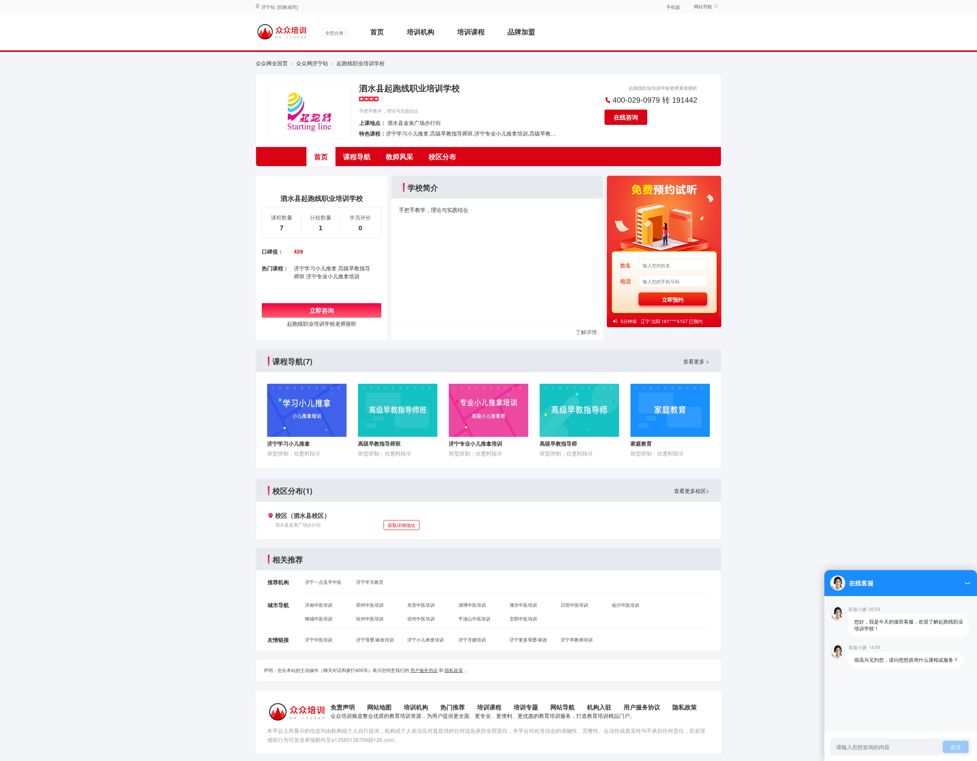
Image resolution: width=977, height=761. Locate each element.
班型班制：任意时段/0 (293, 453)
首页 (377, 32)
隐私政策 (454, 670)
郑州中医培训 (370, 604)
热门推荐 (452, 707)
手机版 (673, 6)
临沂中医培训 (625, 604)
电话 (625, 281)
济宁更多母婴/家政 (528, 639)
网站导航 (562, 707)
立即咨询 (322, 310)
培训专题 (526, 707)
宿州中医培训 (421, 618)
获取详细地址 (401, 525)
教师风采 (399, 157)
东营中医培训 (421, 604)
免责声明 (343, 707)
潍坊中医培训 (523, 604)
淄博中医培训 (472, 604)
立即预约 (673, 299)
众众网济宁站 (312, 63)
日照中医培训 (574, 604)
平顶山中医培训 (474, 618)
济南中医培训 (318, 604)
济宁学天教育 (370, 581)
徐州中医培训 (370, 618)
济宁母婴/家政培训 (375, 639)
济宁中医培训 (318, 639)
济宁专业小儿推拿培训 (333, 276)
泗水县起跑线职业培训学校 (409, 88)
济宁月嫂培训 (472, 639)
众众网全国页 (272, 63)
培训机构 (420, 32)
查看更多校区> (691, 490)
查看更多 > (696, 361)
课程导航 (357, 157)
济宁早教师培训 (577, 639)
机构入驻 (599, 707)
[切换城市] (287, 6)
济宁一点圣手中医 (323, 581)
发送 (955, 747)
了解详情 (586, 332)
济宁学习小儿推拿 (315, 268)
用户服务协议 (424, 670)
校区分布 (442, 157)
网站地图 (379, 707)
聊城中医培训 (318, 618)
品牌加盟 (521, 32)
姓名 (625, 265)
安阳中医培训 (523, 618)
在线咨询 (626, 117)
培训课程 (471, 32)
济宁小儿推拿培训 (425, 639)
